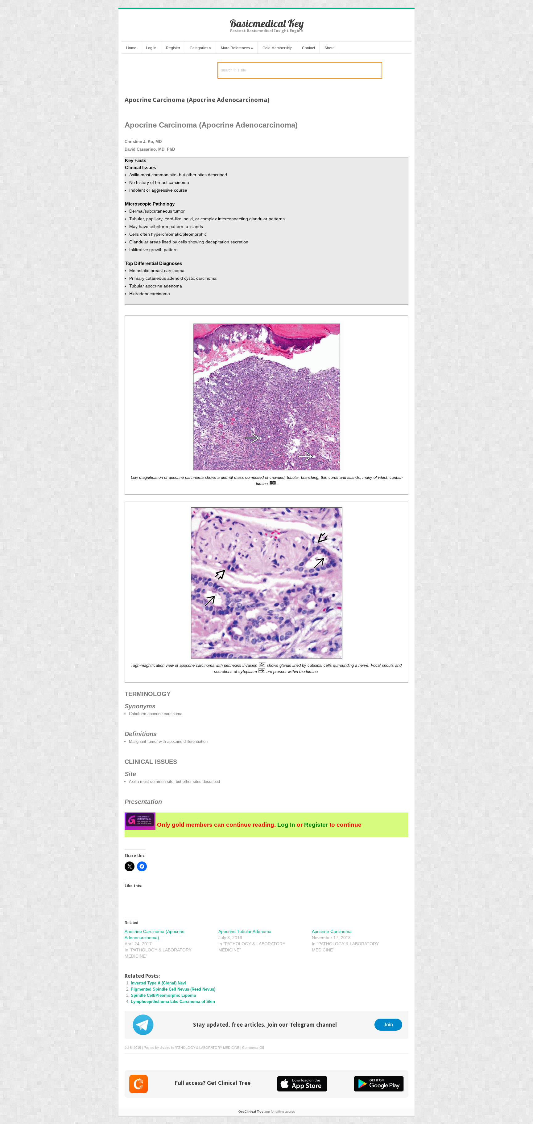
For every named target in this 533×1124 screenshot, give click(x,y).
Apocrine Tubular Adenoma (244, 931)
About (329, 48)
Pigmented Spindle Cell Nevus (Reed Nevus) (173, 989)
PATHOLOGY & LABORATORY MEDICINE (207, 1047)
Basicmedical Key (266, 23)
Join (388, 1024)
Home (131, 48)
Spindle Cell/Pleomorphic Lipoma (163, 995)
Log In (151, 48)
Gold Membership (277, 48)
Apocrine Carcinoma (332, 931)
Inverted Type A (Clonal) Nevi (158, 983)
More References (237, 48)
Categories (200, 48)
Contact (308, 48)
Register (173, 48)
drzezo (165, 1047)
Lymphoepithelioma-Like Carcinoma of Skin (173, 1001)
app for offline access (266, 1111)
